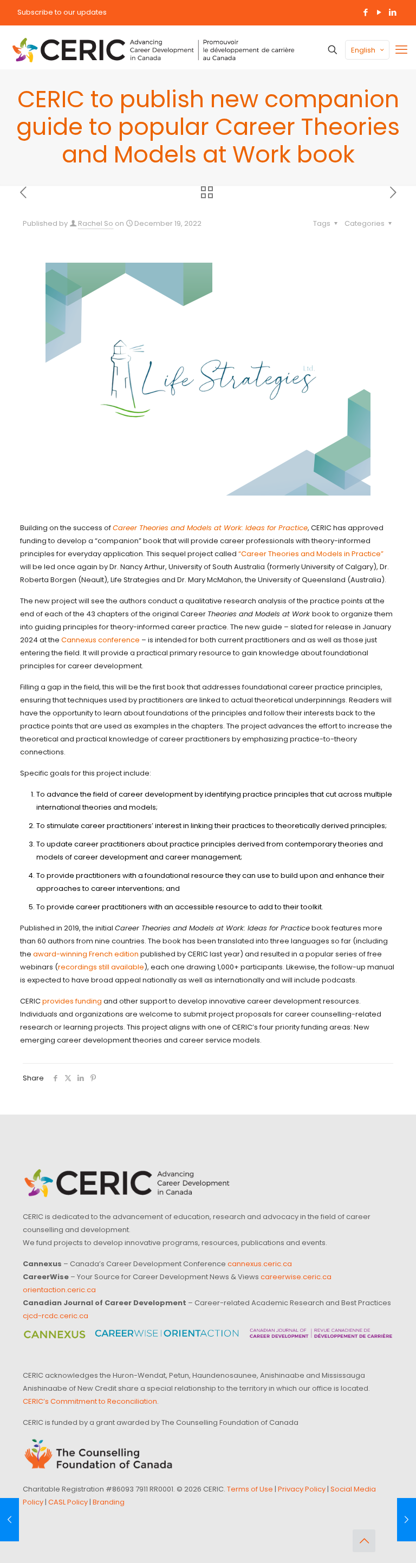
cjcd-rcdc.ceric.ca (55, 1316)
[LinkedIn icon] (392, 12)
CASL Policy (68, 1502)
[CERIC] (153, 49)
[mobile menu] (401, 50)
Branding (109, 1502)
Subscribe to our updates (62, 12)
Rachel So (95, 223)
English (363, 50)
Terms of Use (250, 1489)
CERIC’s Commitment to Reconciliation (90, 1401)
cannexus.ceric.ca (259, 1264)
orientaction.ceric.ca (59, 1290)
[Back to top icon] (364, 1540)
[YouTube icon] (379, 12)
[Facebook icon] (365, 12)
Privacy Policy (302, 1489)
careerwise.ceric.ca (296, 1277)
